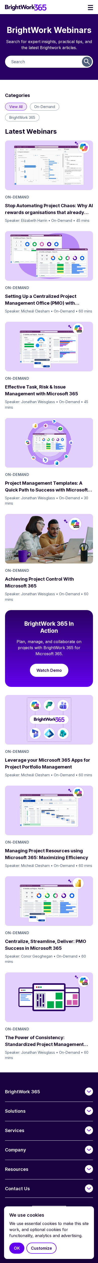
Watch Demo (49, 670)
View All (16, 106)
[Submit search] (87, 62)
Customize (41, 1248)
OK (17, 1248)
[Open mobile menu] (90, 7)
